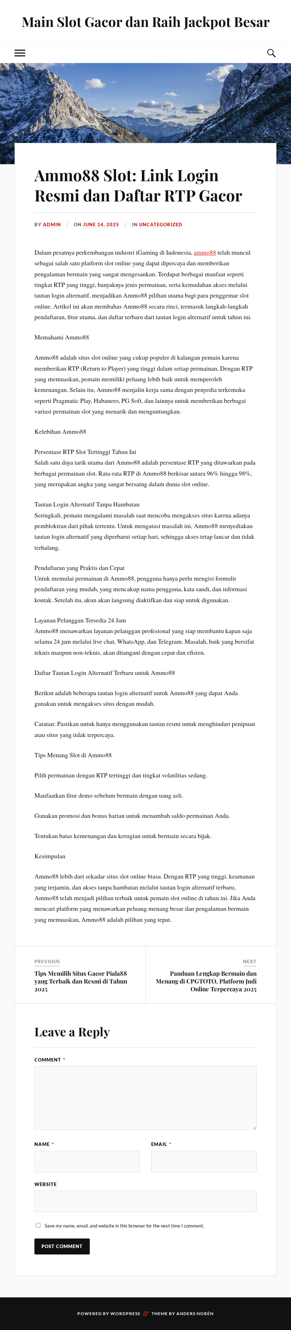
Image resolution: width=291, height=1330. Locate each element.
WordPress (125, 1313)
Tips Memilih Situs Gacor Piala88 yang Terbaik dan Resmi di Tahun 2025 (80, 981)
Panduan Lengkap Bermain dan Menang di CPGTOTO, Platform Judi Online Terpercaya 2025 (206, 981)
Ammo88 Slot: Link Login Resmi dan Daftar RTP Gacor (138, 184)
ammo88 (205, 252)
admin (52, 224)
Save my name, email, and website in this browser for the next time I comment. (124, 1226)
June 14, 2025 (101, 224)
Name (44, 1144)
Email (161, 1144)
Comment (49, 1060)
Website (45, 1184)
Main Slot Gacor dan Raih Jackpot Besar (146, 21)
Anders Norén (195, 1313)
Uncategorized (160, 224)
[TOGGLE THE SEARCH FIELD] (271, 53)
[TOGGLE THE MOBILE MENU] (20, 53)
